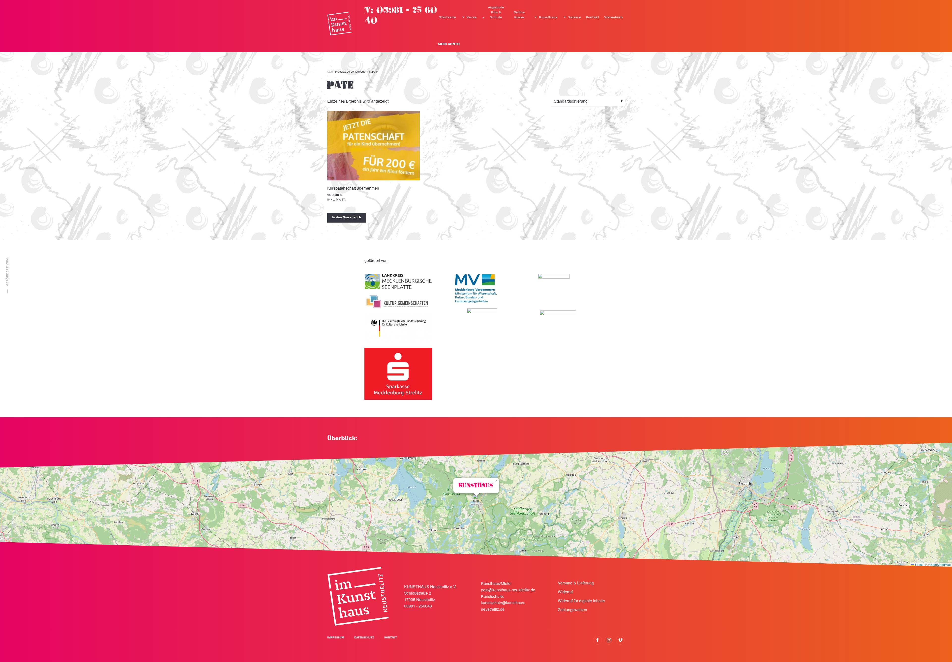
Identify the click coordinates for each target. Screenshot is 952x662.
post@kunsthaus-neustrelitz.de (508, 590)
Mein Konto (449, 44)
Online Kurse (519, 15)
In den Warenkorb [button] (346, 217)
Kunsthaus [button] (548, 17)
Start (330, 71)
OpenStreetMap (940, 564)
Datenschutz (364, 637)
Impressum (335, 637)
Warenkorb (613, 17)
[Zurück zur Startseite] (339, 23)
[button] (476, 499)
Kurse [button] (471, 17)
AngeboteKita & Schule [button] (496, 12)
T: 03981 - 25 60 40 (400, 15)
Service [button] (574, 17)
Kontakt (592, 17)
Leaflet (919, 564)
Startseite (447, 17)
